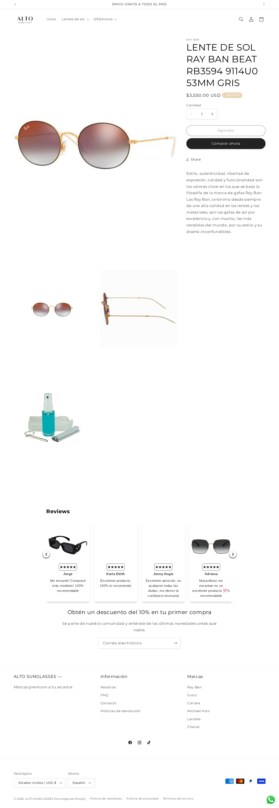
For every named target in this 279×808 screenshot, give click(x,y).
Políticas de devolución (120, 711)
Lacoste (194, 719)
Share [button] (196, 159)
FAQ (104, 695)
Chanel (193, 727)
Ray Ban (194, 687)
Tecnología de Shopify (70, 798)
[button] (75, 19)
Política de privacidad (142, 798)
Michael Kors (198, 711)
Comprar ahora (226, 143)
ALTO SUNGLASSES (39, 798)
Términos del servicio (178, 798)
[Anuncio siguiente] (264, 4)
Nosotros (108, 687)
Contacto (108, 703)
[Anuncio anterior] (15, 4)
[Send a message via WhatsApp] (271, 800)
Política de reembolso (106, 798)
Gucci (192, 695)
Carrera (193, 703)
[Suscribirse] (175, 643)
